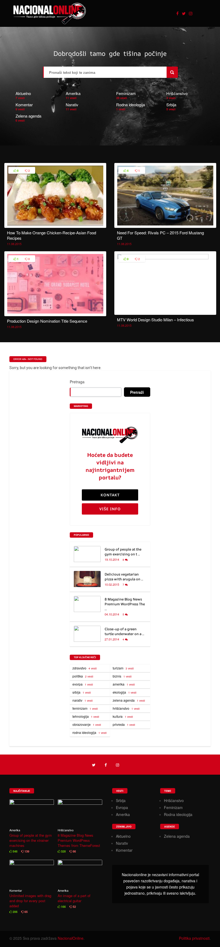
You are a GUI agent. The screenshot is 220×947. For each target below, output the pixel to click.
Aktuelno (23, 93)
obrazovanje (86, 724)
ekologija (124, 692)
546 (14, 851)
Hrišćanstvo (177, 93)
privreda (124, 724)
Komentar (24, 104)
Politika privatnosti (194, 938)
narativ (82, 700)
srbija (81, 692)
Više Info (110, 508)
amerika (124, 684)
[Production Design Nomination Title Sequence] (55, 313)
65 (26, 912)
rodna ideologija (89, 732)
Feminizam (126, 93)
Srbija (171, 104)
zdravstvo (84, 668)
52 (74, 907)
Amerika (73, 93)
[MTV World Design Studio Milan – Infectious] (165, 257)
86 (74, 851)
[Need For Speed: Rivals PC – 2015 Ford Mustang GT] (165, 224)
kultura (123, 716)
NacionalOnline (70, 938)
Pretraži (137, 392)
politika (82, 676)
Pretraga (77, 381)
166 (63, 907)
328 (63, 851)
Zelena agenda (28, 116)
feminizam (85, 708)
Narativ (72, 104)
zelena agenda (129, 700)
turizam (123, 668)
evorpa (82, 684)
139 (26, 851)
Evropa (122, 807)
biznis (122, 676)
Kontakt (110, 494)
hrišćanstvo (126, 708)
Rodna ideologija (130, 104)
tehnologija (85, 716)
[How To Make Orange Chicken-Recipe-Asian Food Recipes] (55, 224)
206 (14, 912)
